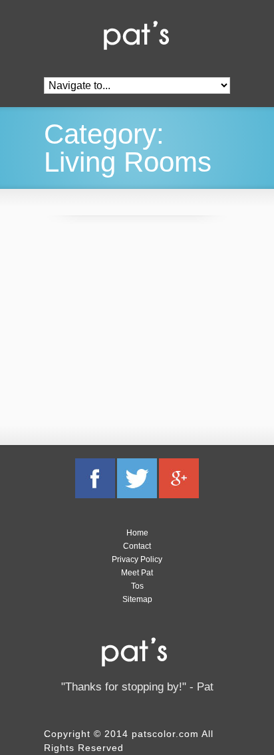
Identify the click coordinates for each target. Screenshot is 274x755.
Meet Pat (137, 572)
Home (137, 532)
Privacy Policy (137, 559)
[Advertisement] (143, 325)
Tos (137, 586)
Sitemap (137, 599)
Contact (137, 546)
